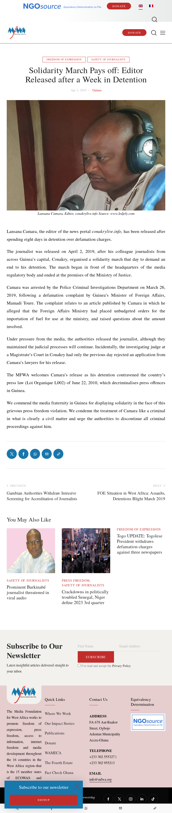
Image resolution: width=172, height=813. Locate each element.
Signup (44, 800)
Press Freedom (75, 580)
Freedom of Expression (64, 59)
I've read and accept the (106, 666)
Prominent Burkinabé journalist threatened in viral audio (28, 592)
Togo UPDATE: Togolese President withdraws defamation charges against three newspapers (139, 544)
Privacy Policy (121, 666)
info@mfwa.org (100, 779)
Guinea (96, 90)
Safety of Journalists (108, 59)
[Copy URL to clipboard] (155, 808)
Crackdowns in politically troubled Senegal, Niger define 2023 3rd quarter (85, 597)
